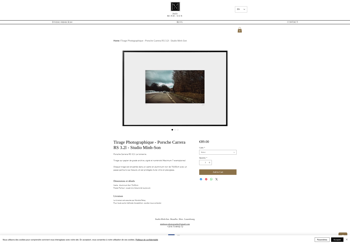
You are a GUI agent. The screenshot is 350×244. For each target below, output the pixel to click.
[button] (239, 29)
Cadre (202, 148)
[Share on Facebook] (201, 179)
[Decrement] (201, 162)
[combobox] (218, 152)
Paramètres (322, 239)
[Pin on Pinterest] (206, 179)
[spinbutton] (205, 162)
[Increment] (209, 162)
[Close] (346, 239)
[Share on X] (216, 179)
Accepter (337, 239)
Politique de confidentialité (146, 239)
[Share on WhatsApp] (211, 179)
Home (116, 41)
